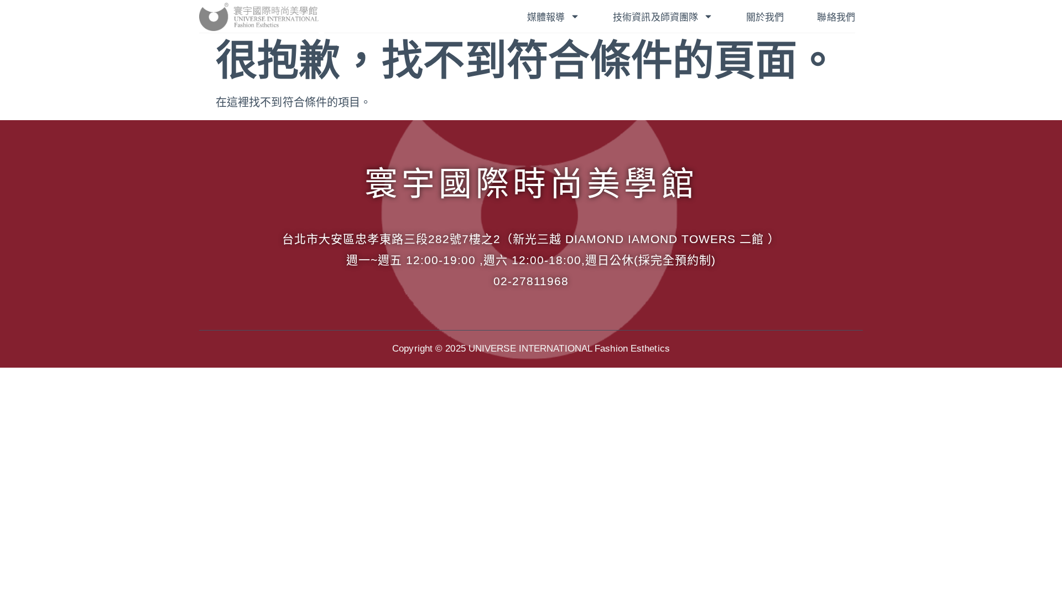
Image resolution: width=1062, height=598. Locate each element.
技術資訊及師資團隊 (655, 17)
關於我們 (765, 17)
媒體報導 (546, 17)
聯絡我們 (836, 17)
